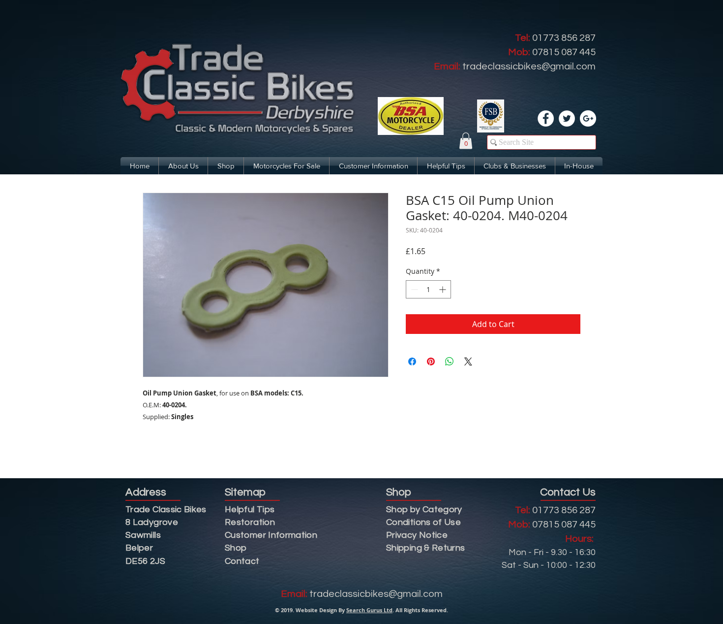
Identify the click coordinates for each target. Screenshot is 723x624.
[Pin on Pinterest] (431, 361)
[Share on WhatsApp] (449, 361)
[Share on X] (468, 361)
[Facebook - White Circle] (546, 118)
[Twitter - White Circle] (567, 118)
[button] (466, 140)
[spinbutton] (428, 289)
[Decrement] (413, 289)
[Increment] (443, 289)
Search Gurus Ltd (369, 610)
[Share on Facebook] (412, 361)
